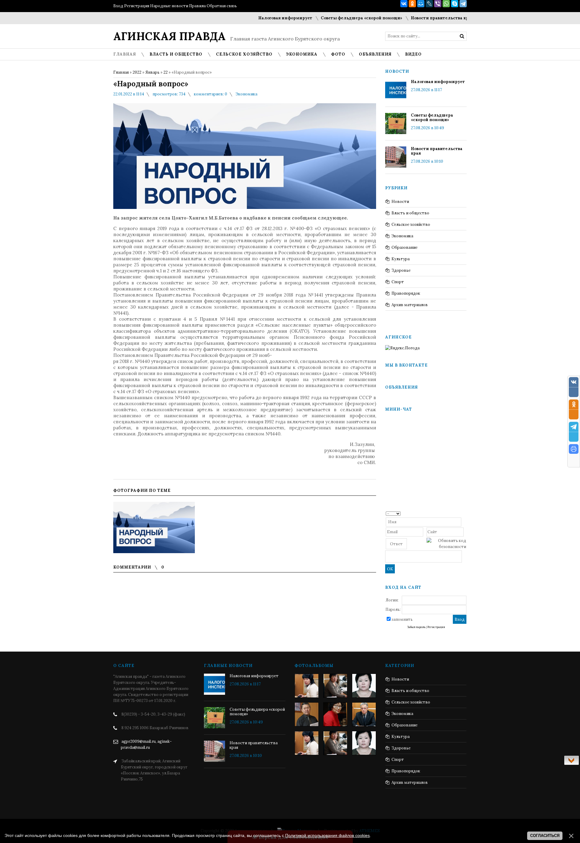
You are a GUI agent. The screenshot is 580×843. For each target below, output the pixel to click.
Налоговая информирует (263, 18)
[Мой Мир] (420, 3)
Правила (197, 5)
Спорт (398, 281)
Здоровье (401, 270)
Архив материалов (410, 304)
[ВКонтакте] (404, 3)
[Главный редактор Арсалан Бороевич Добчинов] (364, 714)
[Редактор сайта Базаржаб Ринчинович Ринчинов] (307, 714)
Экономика (246, 94)
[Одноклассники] (412, 3)
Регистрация (136, 5)
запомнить (402, 619)
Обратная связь (222, 5)
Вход (118, 5)
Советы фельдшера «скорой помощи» (339, 18)
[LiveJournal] (429, 3)
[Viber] (437, 3)
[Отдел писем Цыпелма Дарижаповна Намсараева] (364, 686)
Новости (400, 201)
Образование (404, 247)
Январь (152, 72)
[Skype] (454, 3)
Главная (121, 72)
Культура (401, 258)
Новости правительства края (419, 18)
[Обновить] (464, 513)
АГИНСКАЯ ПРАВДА (169, 36)
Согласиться (544, 835)
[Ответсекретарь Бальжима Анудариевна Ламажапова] (335, 714)
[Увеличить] (154, 527)
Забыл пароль (416, 627)
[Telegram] (463, 3)
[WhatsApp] (446, 3)
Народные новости (169, 5)
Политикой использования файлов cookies (327, 835)
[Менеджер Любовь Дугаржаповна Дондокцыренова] (335, 686)
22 (165, 72)
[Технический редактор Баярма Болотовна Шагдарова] (307, 686)
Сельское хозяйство (411, 224)
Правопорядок (406, 293)
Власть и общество (410, 213)
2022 (137, 72)
